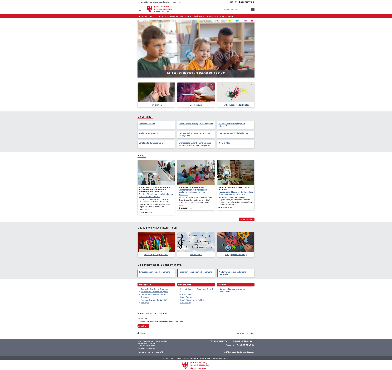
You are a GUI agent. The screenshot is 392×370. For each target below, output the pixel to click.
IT (236, 2)
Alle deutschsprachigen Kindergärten (161, 16)
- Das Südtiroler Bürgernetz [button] (239, 352)
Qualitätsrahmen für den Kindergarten (154, 292)
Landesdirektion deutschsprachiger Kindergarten (233, 290)
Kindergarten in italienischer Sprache (195, 272)
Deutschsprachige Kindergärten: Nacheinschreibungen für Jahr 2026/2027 (193, 192)
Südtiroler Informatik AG (155, 352)
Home (141, 16)
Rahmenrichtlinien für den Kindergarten (155, 289)
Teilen (241, 333)
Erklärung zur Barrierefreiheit (175, 358)
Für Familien (185, 16)
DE (231, 2)
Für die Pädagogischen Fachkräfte (192, 300)
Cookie (209, 358)
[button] (196, 72)
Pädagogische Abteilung (236, 254)
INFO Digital (224, 143)
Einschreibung (226, 16)
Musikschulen (196, 254)
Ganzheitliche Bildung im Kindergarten (196, 123)
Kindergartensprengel (148, 133)
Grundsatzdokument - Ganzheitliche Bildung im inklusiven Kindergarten (195, 144)
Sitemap (143, 333)
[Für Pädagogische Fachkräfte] (235, 92)
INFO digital (145, 303)
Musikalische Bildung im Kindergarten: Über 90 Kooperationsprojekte (235, 193)
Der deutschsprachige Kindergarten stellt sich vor (196, 290)
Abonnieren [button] (142, 326)
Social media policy (221, 358)
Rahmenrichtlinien (147, 123)
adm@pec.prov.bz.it (148, 348)
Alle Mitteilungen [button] (246, 219)
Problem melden (248, 341)
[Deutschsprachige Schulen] (156, 242)
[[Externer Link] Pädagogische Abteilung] (235, 242)
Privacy (201, 358)
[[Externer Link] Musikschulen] (196, 242)
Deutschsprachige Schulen (156, 254)
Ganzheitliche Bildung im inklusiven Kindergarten (153, 295)
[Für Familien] (156, 92)
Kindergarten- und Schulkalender (233, 133)
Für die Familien (186, 297)
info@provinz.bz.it (149, 346)
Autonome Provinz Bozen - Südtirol (155, 341)
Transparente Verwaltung (220, 341)
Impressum (192, 358)
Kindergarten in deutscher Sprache (154, 272)
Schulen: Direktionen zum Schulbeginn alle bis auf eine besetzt (156, 195)
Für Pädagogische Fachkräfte (205, 16)
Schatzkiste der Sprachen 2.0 (152, 143)
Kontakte (236, 341)
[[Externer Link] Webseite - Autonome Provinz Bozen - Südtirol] (159, 9)
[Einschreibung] (196, 92)
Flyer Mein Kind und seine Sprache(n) (154, 300)
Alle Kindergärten (186, 294)
